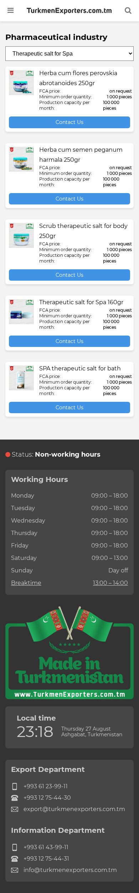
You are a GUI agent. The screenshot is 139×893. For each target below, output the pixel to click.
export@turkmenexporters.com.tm (74, 809)
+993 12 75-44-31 (46, 858)
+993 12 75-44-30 (47, 797)
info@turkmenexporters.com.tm (70, 870)
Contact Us (69, 122)
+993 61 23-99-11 (46, 786)
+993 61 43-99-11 (46, 847)
